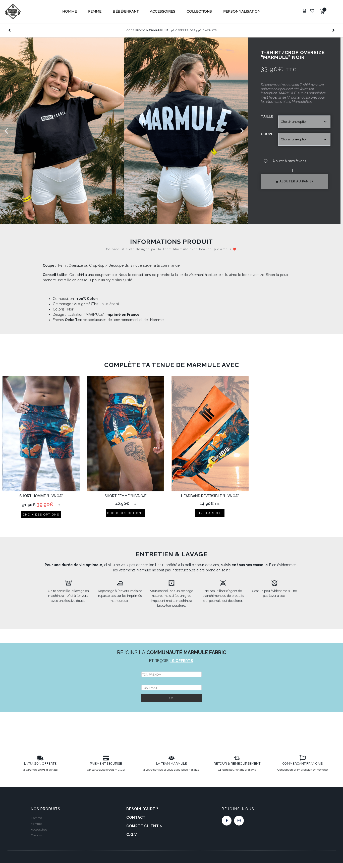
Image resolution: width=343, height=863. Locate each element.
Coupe (267, 134)
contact (136, 817)
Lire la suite (210, 513)
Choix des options (41, 514)
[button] (69, 11)
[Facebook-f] (227, 821)
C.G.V (131, 835)
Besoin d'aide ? (142, 809)
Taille (267, 116)
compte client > (144, 826)
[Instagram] (239, 821)
